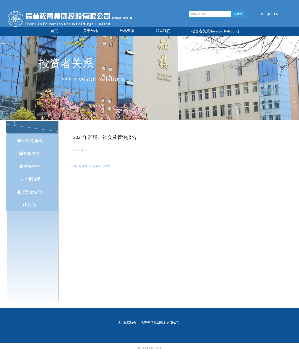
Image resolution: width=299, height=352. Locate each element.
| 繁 (268, 14)
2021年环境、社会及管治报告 (91, 166)
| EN (275, 14)
